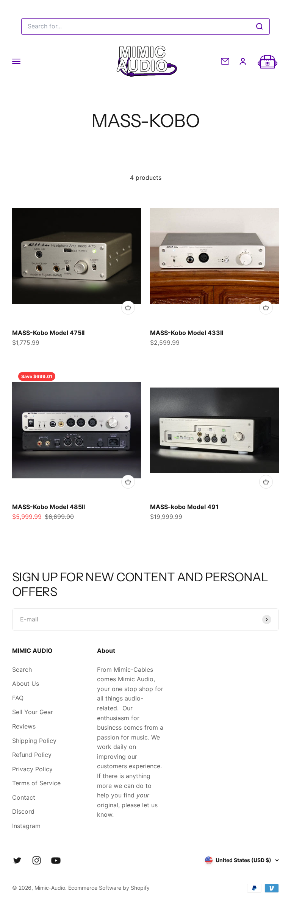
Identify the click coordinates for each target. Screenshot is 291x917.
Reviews (24, 726)
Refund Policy (32, 754)
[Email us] (225, 61)
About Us (25, 683)
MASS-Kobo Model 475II (48, 332)
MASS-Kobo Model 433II (186, 332)
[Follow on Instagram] (36, 860)
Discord (23, 811)
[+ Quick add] (128, 307)
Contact (23, 797)
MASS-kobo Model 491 (184, 507)
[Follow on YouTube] (56, 860)
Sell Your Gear (32, 712)
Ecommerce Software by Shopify (109, 887)
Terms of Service (36, 783)
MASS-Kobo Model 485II (48, 507)
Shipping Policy (34, 740)
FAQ (17, 698)
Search (22, 669)
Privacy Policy (32, 769)
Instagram (26, 826)
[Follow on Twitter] (17, 860)
